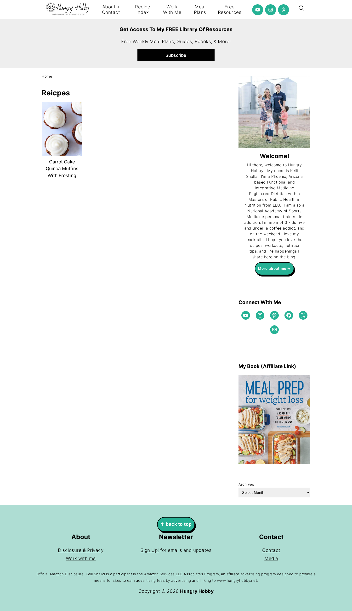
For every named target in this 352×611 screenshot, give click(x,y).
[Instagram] (270, 9)
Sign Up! (150, 550)
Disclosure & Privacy (80, 550)
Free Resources (230, 9)
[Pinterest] (283, 9)
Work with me (81, 558)
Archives (246, 484)
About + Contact (111, 9)
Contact (271, 550)
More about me (272, 268)
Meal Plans (200, 9)
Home (47, 76)
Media (271, 558)
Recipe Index (142, 9)
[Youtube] (257, 9)
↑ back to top (176, 524)
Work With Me (172, 9)
